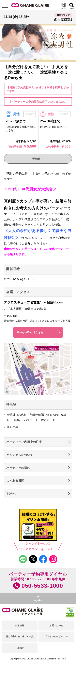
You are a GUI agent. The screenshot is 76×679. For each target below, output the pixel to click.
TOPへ (11, 493)
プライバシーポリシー (56, 636)
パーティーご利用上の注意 (24, 441)
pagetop (38, 600)
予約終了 (37, 158)
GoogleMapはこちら (30, 332)
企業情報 (20, 625)
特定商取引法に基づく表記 (20, 636)
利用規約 (20, 647)
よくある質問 (15, 480)
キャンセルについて (19, 454)
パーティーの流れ (18, 467)
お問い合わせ (56, 625)
